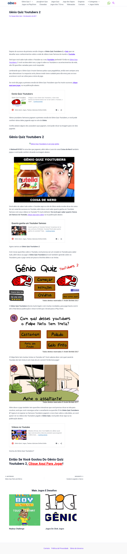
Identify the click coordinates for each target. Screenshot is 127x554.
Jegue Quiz (55, 2)
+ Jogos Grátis (93, 4)
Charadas (43, 4)
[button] (32, 1)
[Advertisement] (44, 34)
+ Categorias (93, 2)
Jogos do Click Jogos (54, 529)
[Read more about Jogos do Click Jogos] (61, 510)
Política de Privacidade (59, 548)
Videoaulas (71, 4)
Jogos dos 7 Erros (57, 4)
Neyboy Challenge (16, 529)
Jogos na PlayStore (29, 4)
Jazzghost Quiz (42, 2)
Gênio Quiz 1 (26, 2)
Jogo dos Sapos (69, 2)
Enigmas (81, 2)
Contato (81, 4)
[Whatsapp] (108, 3)
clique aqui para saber (36, 215)
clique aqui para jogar (45, 464)
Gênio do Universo (76, 548)
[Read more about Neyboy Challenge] (24, 510)
